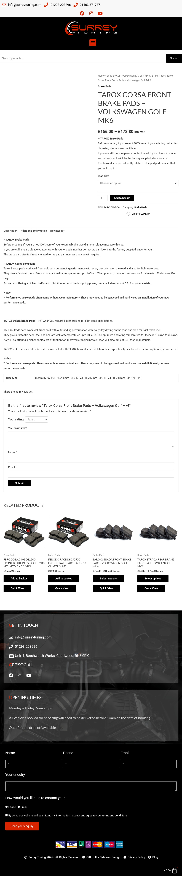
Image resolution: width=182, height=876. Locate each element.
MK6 (147, 75)
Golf (140, 75)
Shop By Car (113, 75)
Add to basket (122, 198)
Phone (68, 753)
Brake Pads (158, 75)
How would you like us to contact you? (35, 798)
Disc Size (103, 176)
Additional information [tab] (34, 230)
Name (12, 452)
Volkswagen (129, 75)
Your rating (16, 419)
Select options (108, 578)
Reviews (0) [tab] (57, 230)
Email (12, 467)
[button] (92, 42)
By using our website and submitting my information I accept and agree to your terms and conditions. (68, 815)
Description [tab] (10, 230)
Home (101, 75)
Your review (17, 428)
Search (174, 58)
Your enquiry (15, 774)
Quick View (17, 588)
